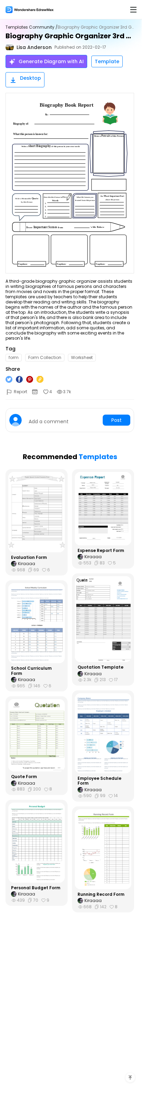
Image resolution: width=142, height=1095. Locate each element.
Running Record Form (101, 894)
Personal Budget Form (35, 887)
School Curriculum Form (31, 671)
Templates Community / (32, 27)
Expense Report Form (101, 550)
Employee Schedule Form (99, 781)
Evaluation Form (29, 557)
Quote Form (24, 776)
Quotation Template (100, 667)
